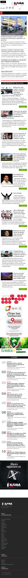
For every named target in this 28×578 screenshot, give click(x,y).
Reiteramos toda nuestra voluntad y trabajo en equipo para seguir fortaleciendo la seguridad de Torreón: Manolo (13, 92)
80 (21, 296)
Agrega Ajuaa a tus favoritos (7, 564)
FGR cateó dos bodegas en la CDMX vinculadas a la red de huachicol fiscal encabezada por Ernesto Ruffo (16, 435)
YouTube (3, 563)
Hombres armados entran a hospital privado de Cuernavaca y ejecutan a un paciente (13, 38)
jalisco (2, 529)
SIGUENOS (2, 8)
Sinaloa (2, 545)
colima (2, 522)
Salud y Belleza (4, 543)
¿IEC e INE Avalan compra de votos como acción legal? (19, 212)
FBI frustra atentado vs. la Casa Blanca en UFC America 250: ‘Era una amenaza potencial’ (20, 157)
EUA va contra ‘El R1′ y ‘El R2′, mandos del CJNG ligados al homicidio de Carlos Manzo (15, 396)
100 (6, 299)
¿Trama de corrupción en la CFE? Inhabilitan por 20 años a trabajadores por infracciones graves (14, 114)
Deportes (3, 523)
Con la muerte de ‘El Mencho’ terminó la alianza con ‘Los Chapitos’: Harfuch (19, 136)
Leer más (23, 106)
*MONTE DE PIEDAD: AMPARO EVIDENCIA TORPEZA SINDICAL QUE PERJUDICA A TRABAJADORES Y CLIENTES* (17, 425)
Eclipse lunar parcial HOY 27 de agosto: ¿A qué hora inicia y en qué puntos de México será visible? (16, 405)
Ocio (2, 533)
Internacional (4, 527)
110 (3, 302)
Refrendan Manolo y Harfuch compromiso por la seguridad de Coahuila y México (15, 365)
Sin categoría (4, 544)
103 (16, 299)
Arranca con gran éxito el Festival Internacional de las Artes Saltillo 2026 (19, 275)
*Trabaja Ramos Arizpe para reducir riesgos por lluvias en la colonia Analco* (19, 253)
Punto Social (4, 538)
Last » (16, 302)
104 (19, 299)
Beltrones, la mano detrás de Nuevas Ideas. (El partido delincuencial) (19, 233)
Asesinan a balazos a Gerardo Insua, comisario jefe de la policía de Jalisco (12, 50)
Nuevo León (3, 531)
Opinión (3, 534)
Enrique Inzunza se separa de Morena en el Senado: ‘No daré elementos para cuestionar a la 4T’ (16, 444)
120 (6, 302)
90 (25, 296)
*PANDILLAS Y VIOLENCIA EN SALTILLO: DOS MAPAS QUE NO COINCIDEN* (15, 414)
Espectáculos (4, 524)
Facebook (3, 560)
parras (2, 536)
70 (18, 296)
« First (12, 296)
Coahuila (3, 520)
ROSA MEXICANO (7, 71)
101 (9, 299)
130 (9, 302)
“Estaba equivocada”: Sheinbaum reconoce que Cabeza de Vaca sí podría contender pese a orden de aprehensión (16, 385)
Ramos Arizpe (4, 540)
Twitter (2, 561)
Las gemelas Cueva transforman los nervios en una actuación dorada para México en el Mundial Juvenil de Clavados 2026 (17, 375)
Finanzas (3, 526)
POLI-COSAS (17, 193)
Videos (2, 548)
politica (2, 537)
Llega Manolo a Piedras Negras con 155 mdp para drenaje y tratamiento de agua (16, 454)
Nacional (3, 530)
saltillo (2, 541)
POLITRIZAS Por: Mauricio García (18, 175)
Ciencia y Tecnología (5, 519)
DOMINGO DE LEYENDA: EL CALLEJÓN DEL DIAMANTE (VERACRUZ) (13, 61)
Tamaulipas (3, 547)
